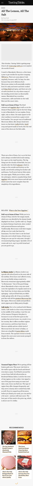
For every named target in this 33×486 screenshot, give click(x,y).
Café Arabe (5, 307)
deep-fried (7, 89)
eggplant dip (14, 107)
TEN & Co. (4, 77)
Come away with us (15, 66)
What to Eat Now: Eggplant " (18, 210)
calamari (20, 165)
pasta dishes (20, 331)
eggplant (4, 179)
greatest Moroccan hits (23, 298)
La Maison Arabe (7, 272)
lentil (26, 124)
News (3, 7)
